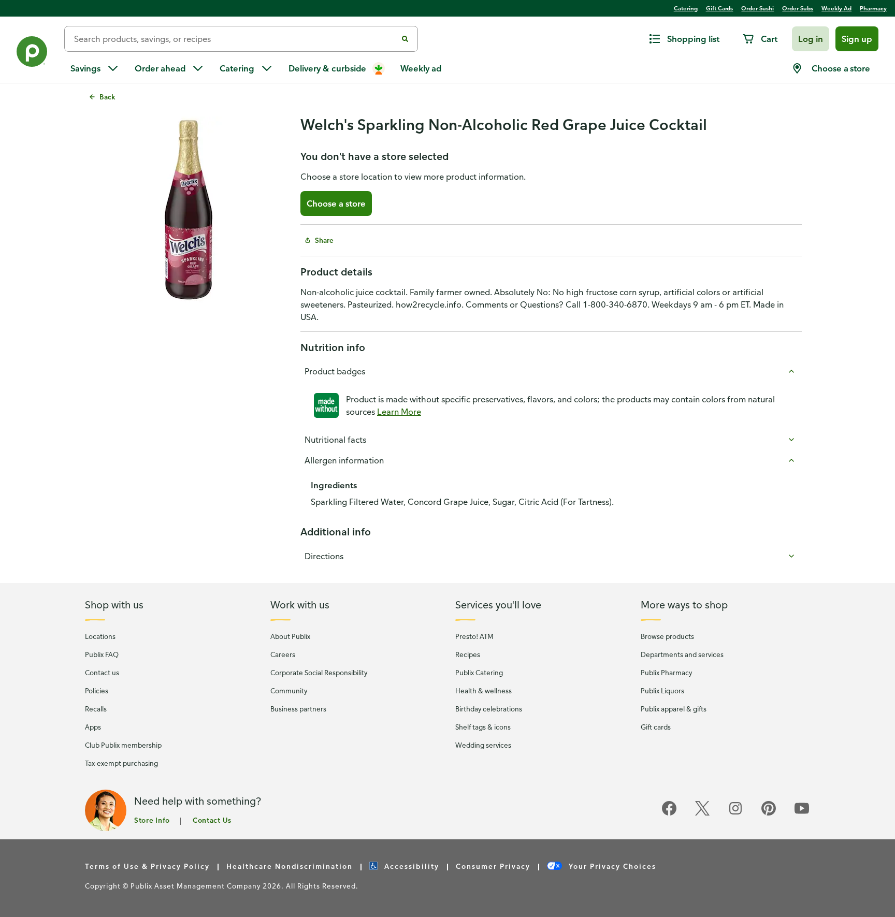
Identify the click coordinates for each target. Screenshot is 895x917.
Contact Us (212, 820)
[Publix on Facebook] (669, 813)
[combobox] (235, 39)
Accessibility (410, 866)
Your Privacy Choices (611, 866)
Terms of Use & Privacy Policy (147, 866)
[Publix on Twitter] (702, 813)
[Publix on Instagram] (735, 813)
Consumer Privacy (493, 866)
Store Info (152, 820)
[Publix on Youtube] (801, 813)
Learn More (399, 411)
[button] (810, 38)
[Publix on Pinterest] (768, 813)
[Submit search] (405, 39)
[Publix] (32, 53)
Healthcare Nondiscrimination (289, 866)
